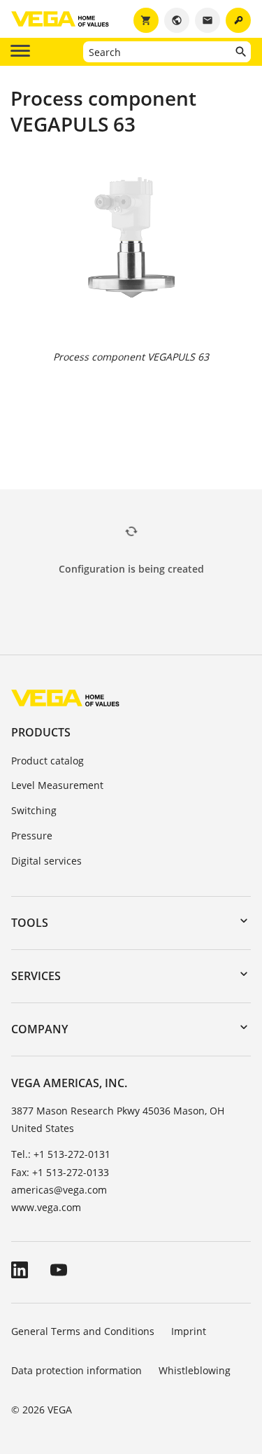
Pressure (31, 835)
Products (41, 732)
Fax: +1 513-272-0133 (60, 1172)
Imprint (188, 1331)
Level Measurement (57, 785)
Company (39, 1029)
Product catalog (47, 760)
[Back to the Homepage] (65, 697)
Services (36, 976)
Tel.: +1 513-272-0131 (60, 1154)
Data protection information (76, 1370)
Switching (34, 810)
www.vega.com (46, 1207)
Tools (29, 922)
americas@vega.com (59, 1189)
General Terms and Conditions (82, 1331)
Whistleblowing (195, 1370)
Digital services (46, 860)
